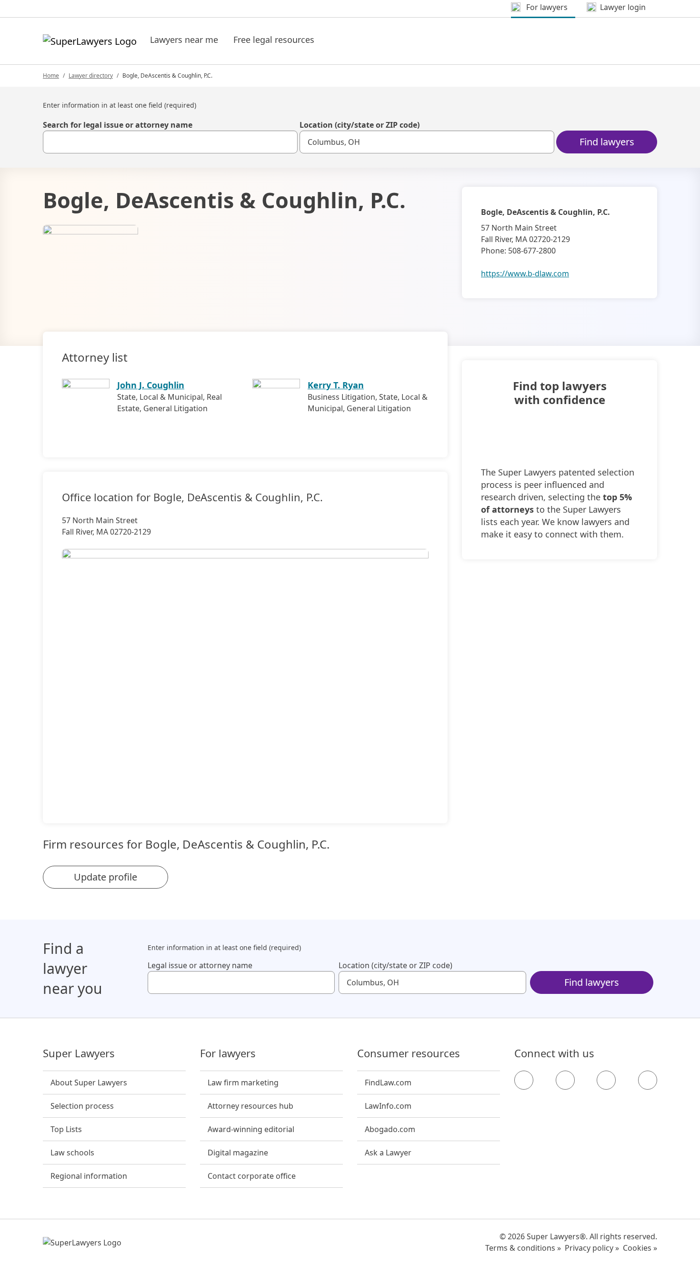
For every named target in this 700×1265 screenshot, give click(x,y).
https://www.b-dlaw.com (525, 273)
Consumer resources (408, 1053)
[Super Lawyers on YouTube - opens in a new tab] (606, 1080)
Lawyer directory (91, 75)
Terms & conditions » (523, 1248)
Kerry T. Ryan (336, 385)
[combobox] (170, 142)
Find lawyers (607, 141)
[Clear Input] (286, 142)
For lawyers (228, 1053)
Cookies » (640, 1248)
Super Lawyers (79, 1053)
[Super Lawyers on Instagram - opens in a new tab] (565, 1080)
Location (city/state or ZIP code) (360, 125)
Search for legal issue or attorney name (117, 125)
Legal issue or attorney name (200, 965)
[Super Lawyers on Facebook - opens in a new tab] (523, 1080)
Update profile (105, 876)
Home (51, 75)
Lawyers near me (184, 39)
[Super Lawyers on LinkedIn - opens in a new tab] (647, 1080)
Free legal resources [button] (273, 39)
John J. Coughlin (150, 385)
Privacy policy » (592, 1248)
